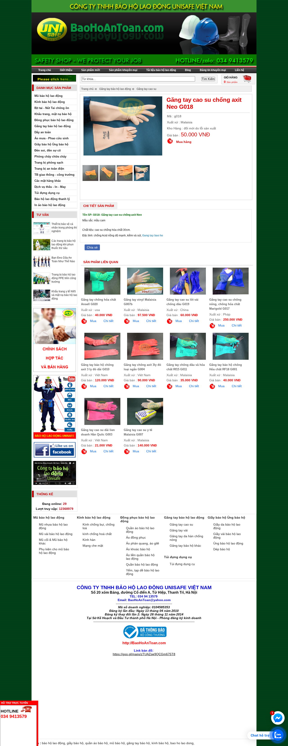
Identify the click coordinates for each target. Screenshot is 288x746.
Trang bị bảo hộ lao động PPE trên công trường (64, 278)
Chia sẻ (92, 247)
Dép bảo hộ (221, 549)
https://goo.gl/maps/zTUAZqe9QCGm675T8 (144, 654)
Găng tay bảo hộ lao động (115, 89)
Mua (93, 321)
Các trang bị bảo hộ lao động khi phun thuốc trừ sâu (64, 244)
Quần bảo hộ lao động (142, 564)
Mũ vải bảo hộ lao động (55, 534)
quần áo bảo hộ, (97, 743)
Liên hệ (239, 70)
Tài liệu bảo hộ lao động (161, 70)
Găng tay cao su (146, 89)
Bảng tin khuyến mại (213, 70)
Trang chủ (44, 70)
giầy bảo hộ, (76, 743)
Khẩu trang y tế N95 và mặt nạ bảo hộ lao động (64, 295)
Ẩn (39, 702)
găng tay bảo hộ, (139, 743)
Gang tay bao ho (152, 235)
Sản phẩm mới (90, 70)
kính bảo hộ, (161, 743)
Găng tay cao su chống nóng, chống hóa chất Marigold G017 (225, 304)
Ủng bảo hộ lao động (228, 543)
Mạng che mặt (93, 545)
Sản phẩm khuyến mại (123, 70)
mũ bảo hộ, (118, 743)
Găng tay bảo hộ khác (185, 545)
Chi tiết (108, 321)
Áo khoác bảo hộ (138, 549)
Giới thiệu (66, 70)
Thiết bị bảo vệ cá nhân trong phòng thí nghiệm (64, 227)
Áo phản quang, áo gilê (142, 543)
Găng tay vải (179, 530)
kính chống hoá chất (97, 534)
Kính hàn (89, 540)
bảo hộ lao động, (54, 743)
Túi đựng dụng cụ (182, 564)
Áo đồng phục (136, 537)
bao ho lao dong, (182, 743)
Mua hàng (183, 142)
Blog (188, 70)
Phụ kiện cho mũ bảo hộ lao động (54, 551)
